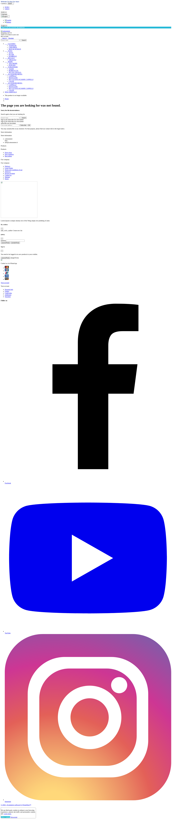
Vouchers (8, 297)
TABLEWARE (11, 67)
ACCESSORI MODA (13, 74)
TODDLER (12, 45)
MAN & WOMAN (15, 49)
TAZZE (11, 69)
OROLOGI (12, 60)
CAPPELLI (12, 76)
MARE (9, 61)
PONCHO (12, 65)
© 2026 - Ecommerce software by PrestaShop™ (16, 805)
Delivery (7, 166)
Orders (7, 291)
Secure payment (10, 173)
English (8, 20)
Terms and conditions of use (13, 170)
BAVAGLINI (13, 78)
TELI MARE (13, 63)
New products (9, 154)
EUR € (7, 7)
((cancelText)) (5, 243)
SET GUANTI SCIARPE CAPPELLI (21, 79)
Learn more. (7, 814)
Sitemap (7, 177)
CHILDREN (13, 47)
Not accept (13, 817)
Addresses (8, 295)
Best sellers (8, 156)
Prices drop (8, 152)
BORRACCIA (13, 70)
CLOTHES (10, 44)
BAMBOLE (13, 56)
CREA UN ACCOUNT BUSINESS (13, 27)
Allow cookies (5, 817)
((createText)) (15, 243)
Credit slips (8, 293)
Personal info (9, 289)
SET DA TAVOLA (15, 72)
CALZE (11, 81)
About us (8, 172)
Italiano (8, 22)
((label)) (3, 240)
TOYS (8, 51)
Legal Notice (9, 168)
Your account (5, 283)
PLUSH (11, 54)
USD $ (7, 9)
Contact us (8, 175)
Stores (7, 179)
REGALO (10, 58)
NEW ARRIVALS (11, 92)
